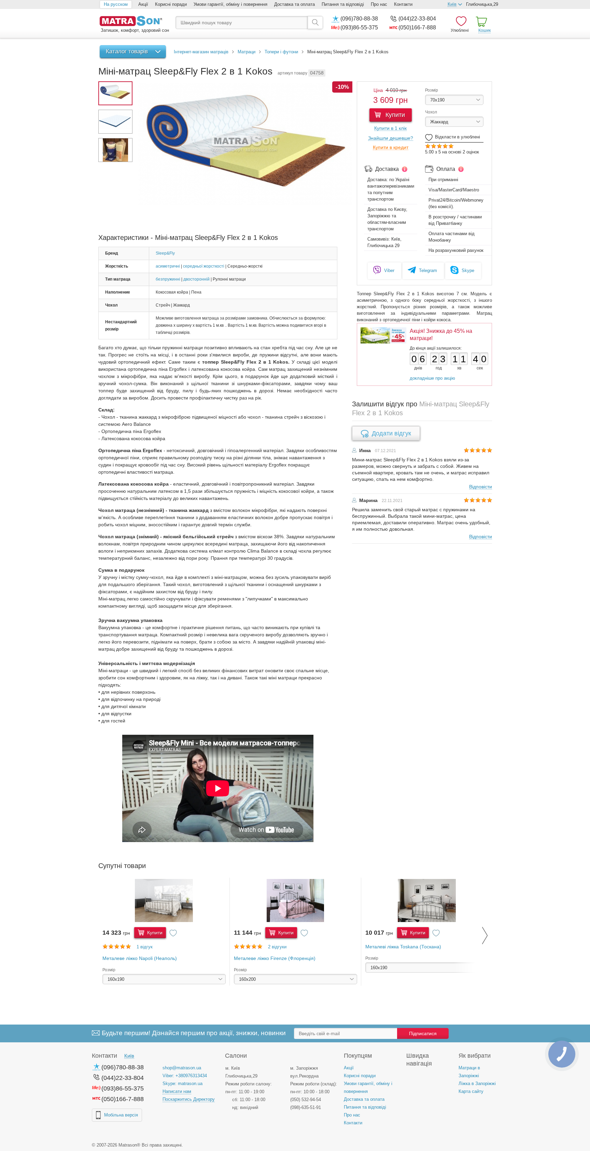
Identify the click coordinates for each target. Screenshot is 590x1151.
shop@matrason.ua (182, 1067)
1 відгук (145, 946)
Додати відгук (391, 433)
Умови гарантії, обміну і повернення (230, 4)
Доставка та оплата (294, 4)
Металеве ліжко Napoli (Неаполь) (139, 958)
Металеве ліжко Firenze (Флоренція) (274, 958)
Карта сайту (471, 1091)
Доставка (387, 169)
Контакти (403, 4)
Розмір (431, 90)
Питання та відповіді (343, 4)
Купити (394, 114)
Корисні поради (171, 4)
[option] (164, 932)
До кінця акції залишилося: (436, 348)
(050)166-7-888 (417, 27)
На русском (116, 4)
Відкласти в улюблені (457, 136)
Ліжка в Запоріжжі (477, 1083)
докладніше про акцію (432, 378)
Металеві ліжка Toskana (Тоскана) (403, 946)
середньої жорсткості (203, 266)
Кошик (484, 30)
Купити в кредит (390, 147)
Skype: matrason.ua (182, 1083)
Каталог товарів (127, 51)
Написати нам (177, 1091)
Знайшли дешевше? (390, 138)
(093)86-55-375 (359, 27)
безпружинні (168, 279)
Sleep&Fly (165, 253)
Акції (143, 4)
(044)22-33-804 (417, 19)
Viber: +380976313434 (185, 1075)
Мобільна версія (121, 1115)
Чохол (431, 112)
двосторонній (196, 279)
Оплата (445, 169)
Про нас (379, 4)
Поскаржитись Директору (189, 1099)
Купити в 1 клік (390, 128)
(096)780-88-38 (359, 19)
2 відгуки (277, 946)
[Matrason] (134, 22)
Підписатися (423, 1033)
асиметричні (168, 266)
